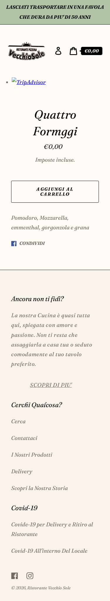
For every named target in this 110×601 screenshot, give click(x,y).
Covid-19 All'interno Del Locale (49, 550)
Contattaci (24, 437)
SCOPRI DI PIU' (51, 384)
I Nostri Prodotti (31, 454)
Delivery (21, 471)
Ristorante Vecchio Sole (49, 587)
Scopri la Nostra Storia (39, 487)
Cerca (18, 421)
